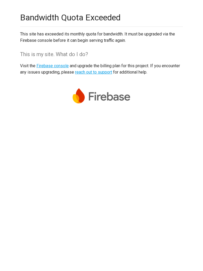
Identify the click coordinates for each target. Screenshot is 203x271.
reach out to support (93, 72)
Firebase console (52, 65)
